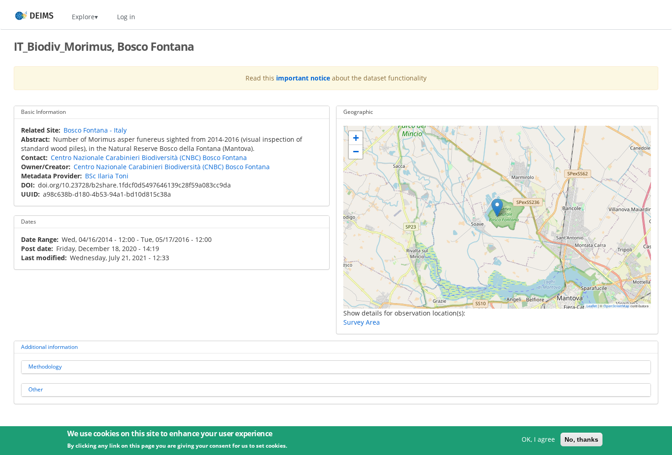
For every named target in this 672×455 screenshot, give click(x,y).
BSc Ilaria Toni (106, 175)
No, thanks (581, 439)
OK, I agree (538, 439)
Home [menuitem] (26, 16)
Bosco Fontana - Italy (95, 130)
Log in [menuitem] (126, 16)
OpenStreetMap (616, 306)
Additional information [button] (49, 346)
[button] (497, 207)
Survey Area (361, 322)
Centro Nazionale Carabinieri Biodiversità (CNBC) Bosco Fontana (149, 157)
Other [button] (35, 389)
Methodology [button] (45, 366)
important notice (303, 78)
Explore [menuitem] (83, 16)
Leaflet (592, 306)
